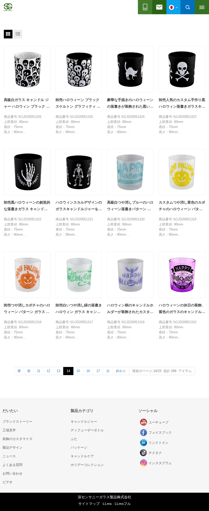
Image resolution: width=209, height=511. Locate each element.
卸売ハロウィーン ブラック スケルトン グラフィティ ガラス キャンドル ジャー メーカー (78, 104)
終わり (121, 371)
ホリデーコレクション (87, 465)
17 (98, 371)
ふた (74, 439)
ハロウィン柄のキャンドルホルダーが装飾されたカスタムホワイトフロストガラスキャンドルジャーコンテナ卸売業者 (130, 309)
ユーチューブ (144, 422)
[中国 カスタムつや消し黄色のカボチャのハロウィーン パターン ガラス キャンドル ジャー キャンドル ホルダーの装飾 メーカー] (182, 172)
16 (88, 371)
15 (78, 371)
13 (58, 371)
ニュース (9, 456)
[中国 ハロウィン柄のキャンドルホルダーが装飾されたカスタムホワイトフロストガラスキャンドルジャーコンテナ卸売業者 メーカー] (130, 275)
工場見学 (9, 430)
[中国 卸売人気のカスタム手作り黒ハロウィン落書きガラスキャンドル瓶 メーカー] (182, 69)
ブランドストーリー (17, 421)
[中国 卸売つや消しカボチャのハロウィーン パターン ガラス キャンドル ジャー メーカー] (27, 275)
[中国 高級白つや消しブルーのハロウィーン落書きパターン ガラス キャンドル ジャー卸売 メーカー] (130, 172)
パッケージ (79, 447)
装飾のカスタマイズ (17, 439)
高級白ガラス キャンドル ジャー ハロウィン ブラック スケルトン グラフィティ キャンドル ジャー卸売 (27, 104)
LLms (107, 504)
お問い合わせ (12, 473)
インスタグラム (144, 463)
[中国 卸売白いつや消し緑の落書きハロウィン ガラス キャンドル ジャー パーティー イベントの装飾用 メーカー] (79, 275)
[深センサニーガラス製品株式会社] (8, 7)
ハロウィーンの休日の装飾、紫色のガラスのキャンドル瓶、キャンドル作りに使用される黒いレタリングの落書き (182, 309)
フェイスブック (144, 433)
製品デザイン (12, 447)
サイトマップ (89, 504)
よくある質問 (12, 465)
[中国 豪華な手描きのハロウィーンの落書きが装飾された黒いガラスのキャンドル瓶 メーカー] (130, 69)
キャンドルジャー (84, 421)
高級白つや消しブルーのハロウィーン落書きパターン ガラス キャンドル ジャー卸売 (130, 206)
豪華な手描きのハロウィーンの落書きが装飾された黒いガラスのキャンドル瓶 (130, 104)
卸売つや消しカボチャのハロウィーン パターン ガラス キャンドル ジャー (27, 309)
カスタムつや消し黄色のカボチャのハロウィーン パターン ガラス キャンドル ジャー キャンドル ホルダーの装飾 (182, 206)
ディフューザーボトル (87, 430)
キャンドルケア (82, 456)
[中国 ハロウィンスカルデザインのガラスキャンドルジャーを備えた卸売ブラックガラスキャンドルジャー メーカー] (79, 172)
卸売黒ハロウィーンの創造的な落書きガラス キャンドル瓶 (27, 206)
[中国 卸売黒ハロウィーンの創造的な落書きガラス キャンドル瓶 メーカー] (27, 172)
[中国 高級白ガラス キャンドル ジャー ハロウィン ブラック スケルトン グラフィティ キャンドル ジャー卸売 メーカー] (27, 69)
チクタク (144, 453)
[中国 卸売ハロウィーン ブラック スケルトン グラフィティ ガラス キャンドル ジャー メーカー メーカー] (79, 69)
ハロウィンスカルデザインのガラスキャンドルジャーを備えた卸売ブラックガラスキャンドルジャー (79, 206)
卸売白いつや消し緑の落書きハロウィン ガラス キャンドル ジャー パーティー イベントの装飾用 (79, 309)
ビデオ (7, 482)
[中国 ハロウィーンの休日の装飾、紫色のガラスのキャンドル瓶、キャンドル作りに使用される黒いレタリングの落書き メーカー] (182, 275)
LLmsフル (123, 504)
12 (48, 371)
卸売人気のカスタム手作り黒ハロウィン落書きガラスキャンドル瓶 (182, 104)
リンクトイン (144, 443)
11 (38, 371)
